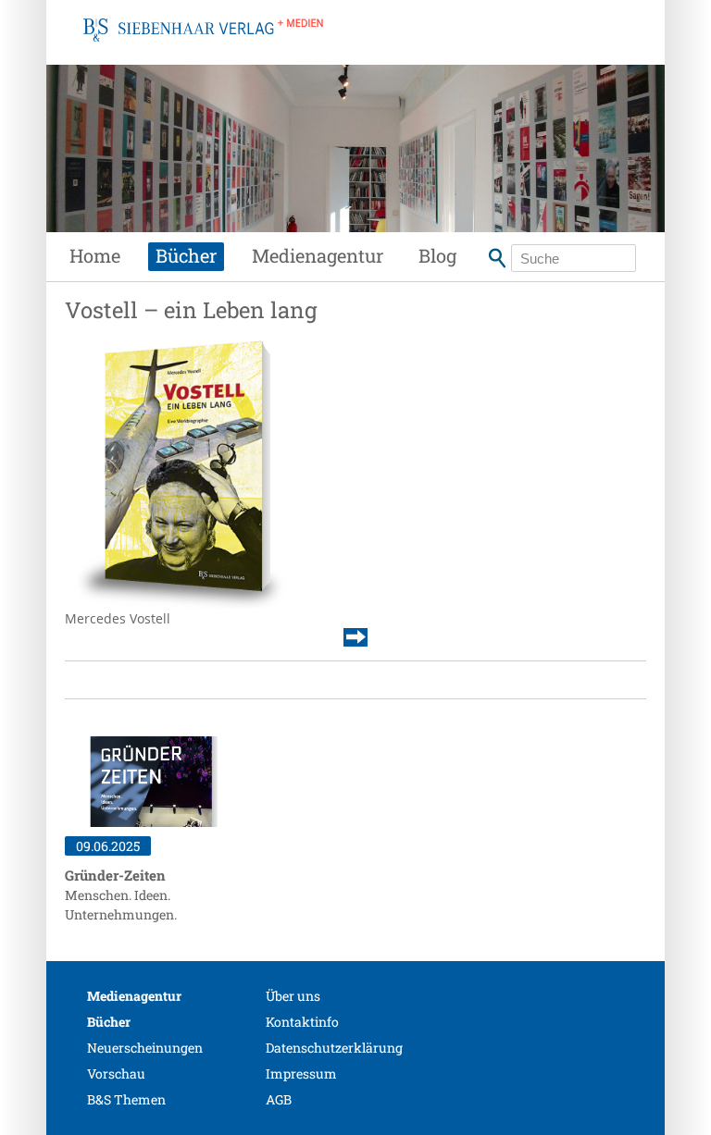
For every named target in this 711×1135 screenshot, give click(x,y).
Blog (437, 255)
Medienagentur (317, 255)
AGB (279, 1099)
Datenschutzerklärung (334, 1047)
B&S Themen (126, 1099)
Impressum (301, 1073)
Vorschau (116, 1073)
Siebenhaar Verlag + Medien (203, 51)
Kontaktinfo (302, 1021)
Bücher (186, 255)
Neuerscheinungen (145, 1047)
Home (94, 255)
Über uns (293, 996)
